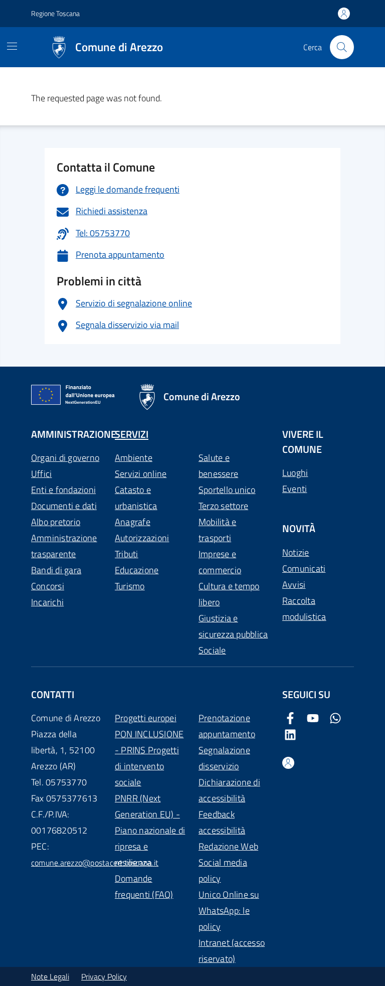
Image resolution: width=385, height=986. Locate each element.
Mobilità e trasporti (217, 530)
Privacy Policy (104, 976)
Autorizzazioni (142, 538)
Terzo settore (223, 506)
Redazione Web (228, 846)
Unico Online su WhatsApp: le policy (229, 910)
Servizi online (140, 473)
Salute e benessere (218, 465)
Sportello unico (227, 490)
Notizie (295, 552)
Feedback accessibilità (222, 822)
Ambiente (133, 457)
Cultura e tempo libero (229, 594)
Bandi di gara (56, 570)
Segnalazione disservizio (224, 758)
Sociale (212, 650)
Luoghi (295, 472)
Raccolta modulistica (304, 608)
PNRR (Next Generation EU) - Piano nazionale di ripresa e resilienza (150, 830)
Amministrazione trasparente (64, 546)
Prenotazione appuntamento (227, 726)
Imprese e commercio (220, 562)
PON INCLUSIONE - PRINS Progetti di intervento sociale (149, 758)
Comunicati (303, 568)
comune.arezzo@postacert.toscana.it (94, 863)
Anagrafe (132, 522)
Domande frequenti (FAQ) (144, 886)
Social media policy (223, 870)
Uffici (41, 473)
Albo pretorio (55, 522)
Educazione (136, 570)
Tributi (126, 554)
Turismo (130, 586)
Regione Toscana (55, 13)
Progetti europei (145, 718)
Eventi (294, 489)
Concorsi (47, 586)
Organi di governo (65, 457)
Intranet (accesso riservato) (232, 950)
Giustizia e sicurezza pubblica (233, 626)
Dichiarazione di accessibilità (229, 790)
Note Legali (50, 976)
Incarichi (47, 602)
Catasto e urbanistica (136, 498)
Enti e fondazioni (63, 490)
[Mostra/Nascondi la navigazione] (12, 46)
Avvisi (293, 584)
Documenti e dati (64, 506)
